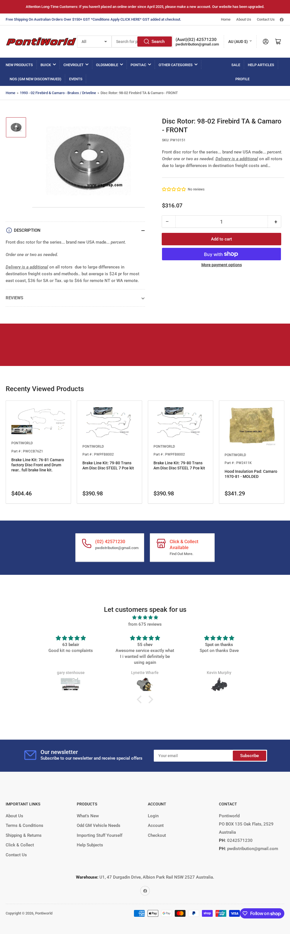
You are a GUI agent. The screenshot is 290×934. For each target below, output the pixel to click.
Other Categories (176, 65)
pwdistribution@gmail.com (197, 44)
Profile (242, 79)
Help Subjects (90, 845)
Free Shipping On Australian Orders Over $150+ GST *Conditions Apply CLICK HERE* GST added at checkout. (93, 19)
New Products (19, 65)
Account (156, 825)
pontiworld (22, 443)
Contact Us (266, 19)
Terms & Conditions (24, 825)
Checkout (157, 835)
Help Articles (261, 65)
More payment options (221, 265)
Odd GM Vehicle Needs (98, 825)
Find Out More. (181, 554)
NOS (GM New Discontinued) (35, 79)
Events (75, 79)
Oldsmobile (107, 65)
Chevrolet (73, 65)
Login (153, 815)
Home (226, 19)
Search (158, 41)
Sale (235, 65)
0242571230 (239, 840)
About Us (243, 19)
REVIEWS (14, 297)
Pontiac (138, 65)
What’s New (88, 815)
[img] (144, 617)
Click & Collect (20, 845)
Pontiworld (43, 913)
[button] (174, 189)
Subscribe (249, 755)
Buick (45, 65)
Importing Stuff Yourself (99, 835)
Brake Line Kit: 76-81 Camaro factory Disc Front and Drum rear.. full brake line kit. (37, 465)
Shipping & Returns (24, 835)
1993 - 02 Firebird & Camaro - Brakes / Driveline (58, 93)
